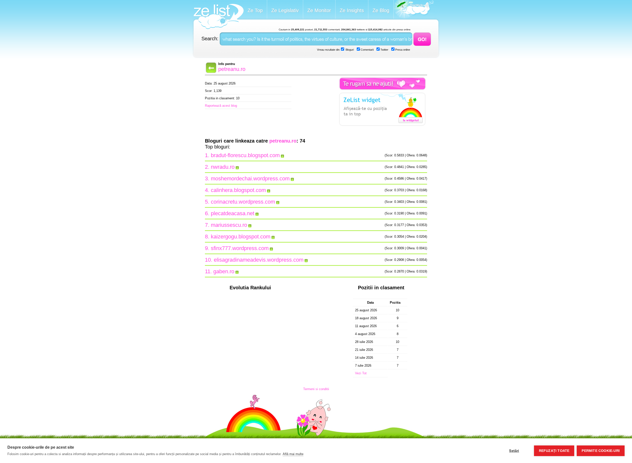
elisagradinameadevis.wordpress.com (258, 260)
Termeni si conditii (316, 389)
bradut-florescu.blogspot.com (245, 155)
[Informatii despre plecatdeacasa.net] (257, 213)
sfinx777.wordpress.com (240, 248)
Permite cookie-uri (601, 451)
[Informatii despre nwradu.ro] (237, 167)
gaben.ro (223, 271)
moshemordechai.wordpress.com (250, 178)
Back (210, 67)
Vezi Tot (361, 373)
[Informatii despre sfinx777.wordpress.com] (272, 248)
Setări (514, 451)
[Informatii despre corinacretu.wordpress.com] (278, 202)
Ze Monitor (319, 10)
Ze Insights (352, 10)
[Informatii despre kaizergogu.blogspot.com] (273, 236)
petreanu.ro (231, 69)
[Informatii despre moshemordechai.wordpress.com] (293, 178)
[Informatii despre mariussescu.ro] (250, 225)
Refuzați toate (554, 451)
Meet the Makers (414, 10)
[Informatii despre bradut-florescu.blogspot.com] (283, 155)
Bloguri (349, 49)
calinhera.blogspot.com (238, 190)
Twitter (384, 49)
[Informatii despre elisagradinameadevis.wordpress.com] (306, 260)
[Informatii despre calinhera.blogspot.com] (269, 190)
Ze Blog (381, 10)
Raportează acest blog (221, 105)
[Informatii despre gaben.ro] (237, 271)
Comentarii (367, 49)
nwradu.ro (223, 167)
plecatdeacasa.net (232, 213)
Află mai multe (293, 454)
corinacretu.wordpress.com (243, 202)
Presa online (402, 49)
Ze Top (255, 10)
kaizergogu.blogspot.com (240, 236)
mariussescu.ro (229, 225)
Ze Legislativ (285, 10)
